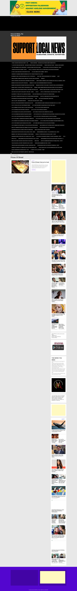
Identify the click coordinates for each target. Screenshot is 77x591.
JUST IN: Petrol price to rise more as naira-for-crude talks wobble (45, 116)
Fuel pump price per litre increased (56, 361)
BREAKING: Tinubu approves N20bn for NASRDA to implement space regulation (25, 89)
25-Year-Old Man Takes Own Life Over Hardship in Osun (21, 71)
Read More (33, 169)
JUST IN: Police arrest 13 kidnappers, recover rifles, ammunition (23, 118)
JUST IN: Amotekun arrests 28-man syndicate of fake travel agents (43, 105)
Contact (37, 91)
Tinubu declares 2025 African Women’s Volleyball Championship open (23, 145)
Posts (64, 136)
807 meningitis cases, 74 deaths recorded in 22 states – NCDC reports (23, 76)
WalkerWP (46, 589)
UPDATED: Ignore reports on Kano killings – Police (20, 149)
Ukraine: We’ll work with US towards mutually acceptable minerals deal (24, 147)
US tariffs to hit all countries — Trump (37, 149)
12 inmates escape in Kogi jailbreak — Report (19, 69)
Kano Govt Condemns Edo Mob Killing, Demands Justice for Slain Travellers (25, 127)
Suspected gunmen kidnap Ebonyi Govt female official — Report (52, 140)
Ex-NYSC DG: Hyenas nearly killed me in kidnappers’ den (49, 96)
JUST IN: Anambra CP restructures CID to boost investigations (22, 107)
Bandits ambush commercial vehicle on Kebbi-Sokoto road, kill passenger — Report (51, 80)
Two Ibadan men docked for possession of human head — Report (48, 145)
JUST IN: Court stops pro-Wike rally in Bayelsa (39, 109)
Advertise (42, 78)
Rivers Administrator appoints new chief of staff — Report (28, 138)
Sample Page (37, 140)
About (58, 76)
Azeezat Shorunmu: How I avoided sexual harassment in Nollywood (23, 80)
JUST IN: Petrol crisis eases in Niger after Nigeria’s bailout (22, 116)
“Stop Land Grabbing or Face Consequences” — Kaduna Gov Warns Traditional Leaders (26, 67)
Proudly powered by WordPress (33, 589)
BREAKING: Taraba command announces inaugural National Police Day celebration (48, 87)
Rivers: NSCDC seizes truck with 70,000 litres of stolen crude (22, 140)
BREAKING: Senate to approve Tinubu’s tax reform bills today (22, 87)
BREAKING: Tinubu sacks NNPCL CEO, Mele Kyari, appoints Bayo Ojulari (51, 89)
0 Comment (42, 163)
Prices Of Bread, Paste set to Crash (40, 162)
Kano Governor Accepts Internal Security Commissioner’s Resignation (52, 125)
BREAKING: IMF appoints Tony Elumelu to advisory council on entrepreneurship (49, 85)
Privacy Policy (14, 138)
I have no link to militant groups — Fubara (35, 100)
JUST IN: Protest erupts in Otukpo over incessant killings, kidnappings (48, 118)
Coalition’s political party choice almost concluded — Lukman (23, 91)
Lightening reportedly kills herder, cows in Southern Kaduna (22, 129)
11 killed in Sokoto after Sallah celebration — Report (52, 67)
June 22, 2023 (38, 163)
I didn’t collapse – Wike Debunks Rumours (19, 100)
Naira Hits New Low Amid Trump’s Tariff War (42, 129)
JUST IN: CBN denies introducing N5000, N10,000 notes (20, 109)
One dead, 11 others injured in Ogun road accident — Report (46, 134)
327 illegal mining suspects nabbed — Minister (40, 71)
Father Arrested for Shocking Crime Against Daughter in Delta (22, 98)
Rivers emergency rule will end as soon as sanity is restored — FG (52, 138)
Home (36, 98)
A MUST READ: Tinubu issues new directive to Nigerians (46, 76)
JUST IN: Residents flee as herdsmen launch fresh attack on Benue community (25, 120)
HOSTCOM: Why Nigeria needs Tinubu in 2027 (46, 98)
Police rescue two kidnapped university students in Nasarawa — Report (48, 136)
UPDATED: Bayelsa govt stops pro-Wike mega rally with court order (50, 147)
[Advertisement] (38, 24)
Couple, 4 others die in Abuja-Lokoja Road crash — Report (50, 91)
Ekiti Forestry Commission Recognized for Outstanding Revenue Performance (25, 96)
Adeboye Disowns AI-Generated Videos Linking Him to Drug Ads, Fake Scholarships (25, 78)
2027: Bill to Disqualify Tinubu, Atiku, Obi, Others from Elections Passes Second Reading (44, 69)
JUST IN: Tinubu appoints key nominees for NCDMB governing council (52, 120)
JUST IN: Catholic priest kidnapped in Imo (42, 107)
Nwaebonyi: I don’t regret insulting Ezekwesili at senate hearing (23, 134)
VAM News (33, 163)
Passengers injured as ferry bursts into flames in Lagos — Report (23, 136)
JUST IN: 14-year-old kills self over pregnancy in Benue (21, 105)
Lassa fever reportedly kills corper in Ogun (47, 127)
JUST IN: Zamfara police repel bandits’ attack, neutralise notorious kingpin (25, 125)
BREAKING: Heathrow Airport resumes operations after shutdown (23, 85)
